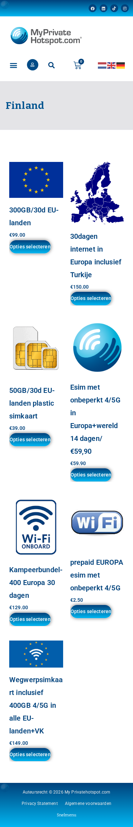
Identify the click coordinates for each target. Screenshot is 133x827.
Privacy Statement (40, 803)
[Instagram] (125, 8)
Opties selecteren (30, 246)
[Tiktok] (114, 8)
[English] (111, 65)
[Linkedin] (103, 8)
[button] (13, 65)
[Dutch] (102, 65)
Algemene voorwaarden (88, 803)
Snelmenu (66, 815)
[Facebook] (92, 8)
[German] (121, 65)
